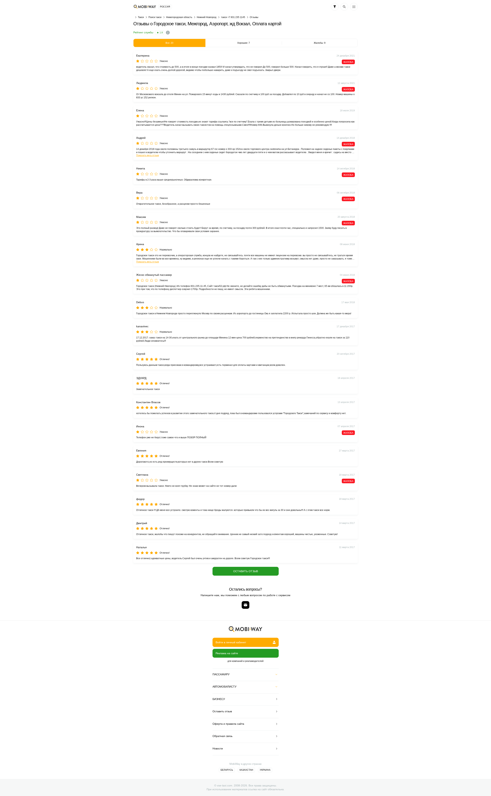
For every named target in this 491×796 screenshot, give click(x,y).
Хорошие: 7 (243, 43)
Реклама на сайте (227, 653)
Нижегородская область (179, 17)
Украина (265, 770)
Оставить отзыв (245, 571)
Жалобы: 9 (319, 43)
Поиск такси (154, 17)
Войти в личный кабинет (231, 642)
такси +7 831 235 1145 (233, 17)
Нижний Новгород (206, 17)
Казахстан (246, 770)
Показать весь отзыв (147, 155)
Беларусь (227, 770)
